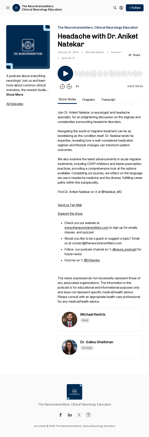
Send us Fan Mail (70, 205)
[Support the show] (121, 7)
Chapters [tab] (88, 100)
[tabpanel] (100, 209)
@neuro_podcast (124, 249)
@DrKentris (92, 260)
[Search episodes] (115, 7)
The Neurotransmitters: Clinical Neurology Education (42, 7)
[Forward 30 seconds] (69, 86)
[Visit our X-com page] (79, 415)
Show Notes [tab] (67, 99)
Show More (14, 94)
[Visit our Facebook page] (60, 415)
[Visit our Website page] (88, 415)
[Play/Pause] (65, 73)
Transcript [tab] (108, 100)
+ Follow (134, 7)
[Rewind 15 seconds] (62, 86)
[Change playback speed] (77, 86)
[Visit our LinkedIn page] (70, 415)
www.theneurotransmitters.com (86, 227)
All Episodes (14, 104)
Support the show (70, 213)
